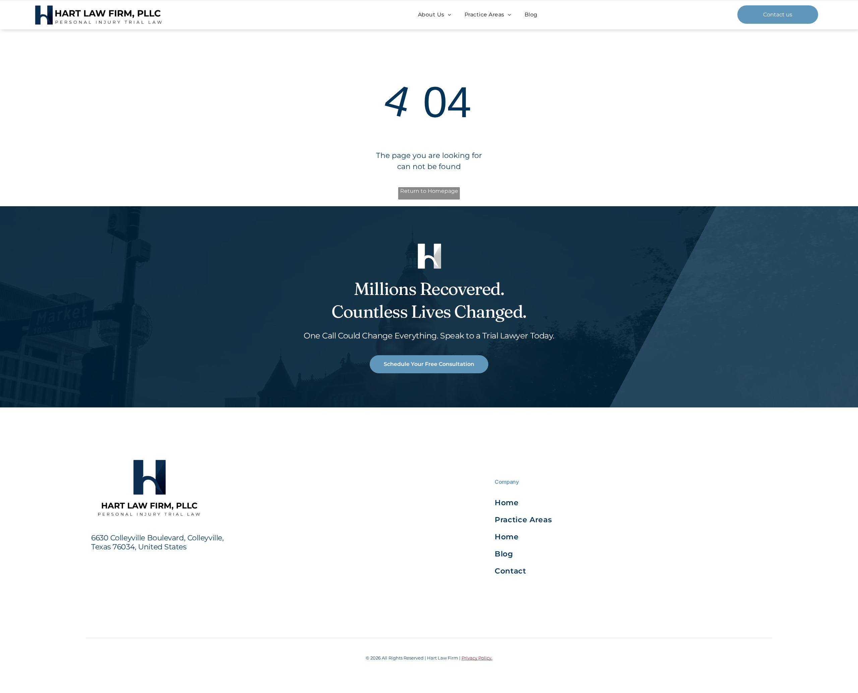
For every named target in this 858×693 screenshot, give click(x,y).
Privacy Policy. (477, 658)
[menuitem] (434, 14)
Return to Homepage (429, 191)
